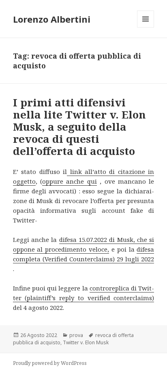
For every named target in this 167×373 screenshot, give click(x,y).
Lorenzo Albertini (51, 19)
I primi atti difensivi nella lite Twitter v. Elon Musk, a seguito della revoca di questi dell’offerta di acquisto (79, 126)
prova (76, 335)
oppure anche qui (69, 181)
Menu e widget (145, 27)
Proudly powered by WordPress (50, 363)
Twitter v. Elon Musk (86, 342)
